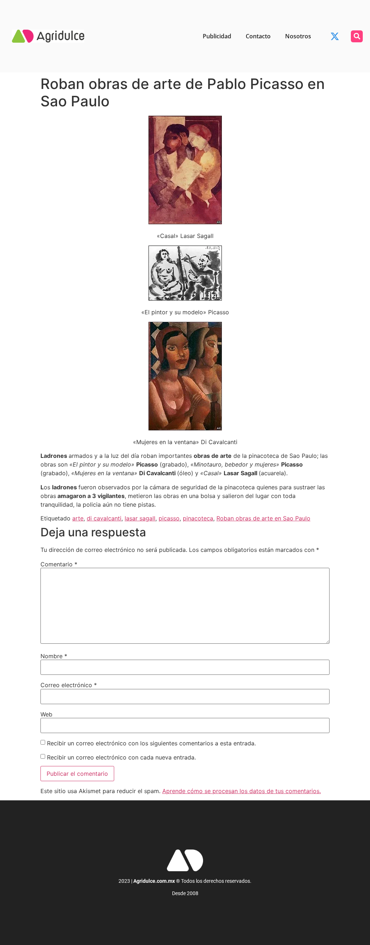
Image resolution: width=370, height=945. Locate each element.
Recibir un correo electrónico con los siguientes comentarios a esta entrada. (151, 743)
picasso (169, 518)
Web (46, 714)
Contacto (258, 36)
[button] (357, 36)
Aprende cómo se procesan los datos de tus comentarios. (241, 791)
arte (77, 518)
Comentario (58, 564)
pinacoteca (198, 518)
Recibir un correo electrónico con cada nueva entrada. (121, 757)
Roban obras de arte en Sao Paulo (263, 518)
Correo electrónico (68, 685)
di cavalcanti (104, 518)
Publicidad (217, 36)
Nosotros (298, 36)
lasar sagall (140, 518)
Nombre (53, 656)
